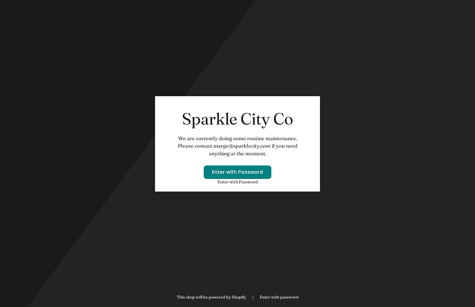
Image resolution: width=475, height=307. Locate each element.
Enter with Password (237, 171)
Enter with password (279, 297)
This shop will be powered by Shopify (212, 297)
